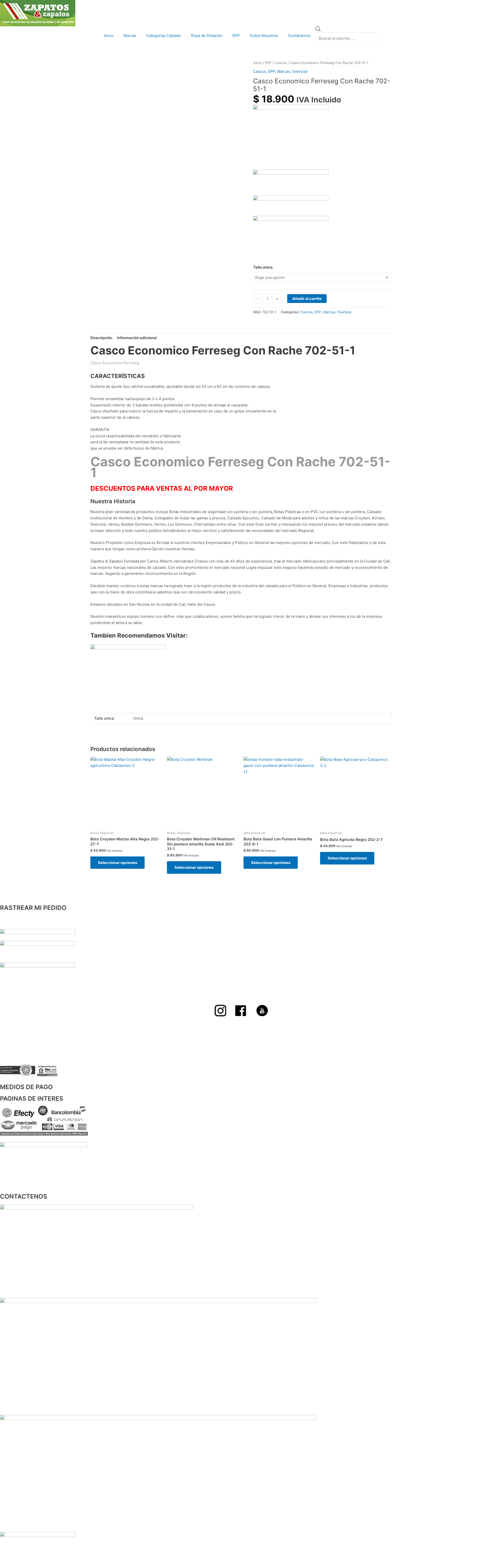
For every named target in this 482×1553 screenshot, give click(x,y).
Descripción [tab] (101, 337)
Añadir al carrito (307, 298)
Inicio (108, 35)
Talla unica (263, 267)
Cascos (281, 63)
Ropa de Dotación (206, 35)
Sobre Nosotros (264, 35)
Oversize (300, 71)
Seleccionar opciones (117, 862)
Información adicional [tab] (137, 337)
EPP (236, 35)
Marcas (130, 35)
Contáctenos (299, 35)
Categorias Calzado (163, 35)
